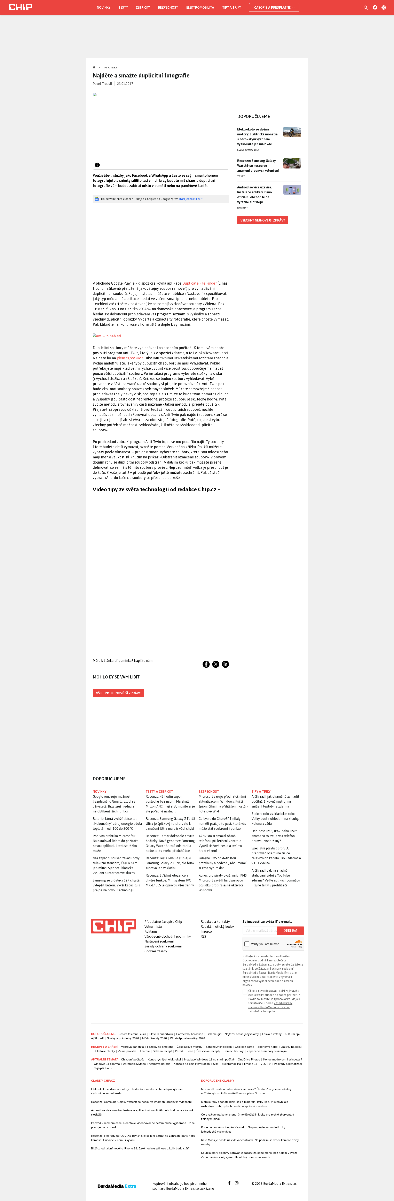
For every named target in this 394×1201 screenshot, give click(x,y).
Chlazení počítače (132, 1059)
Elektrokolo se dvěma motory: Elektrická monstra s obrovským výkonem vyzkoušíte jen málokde (257, 136)
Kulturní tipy (292, 1034)
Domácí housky (233, 1051)
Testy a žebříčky (159, 791)
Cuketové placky (104, 1051)
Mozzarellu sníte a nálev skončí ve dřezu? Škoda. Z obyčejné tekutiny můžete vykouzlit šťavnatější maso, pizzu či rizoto (246, 1091)
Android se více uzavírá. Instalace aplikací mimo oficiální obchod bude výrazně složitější (254, 194)
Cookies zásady (155, 951)
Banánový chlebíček (219, 1046)
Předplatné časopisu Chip (163, 921)
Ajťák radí (97, 1038)
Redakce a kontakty (215, 921)
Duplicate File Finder (199, 283)
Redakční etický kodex (217, 926)
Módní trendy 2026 (154, 1038)
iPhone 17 (250, 1063)
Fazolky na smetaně (160, 1046)
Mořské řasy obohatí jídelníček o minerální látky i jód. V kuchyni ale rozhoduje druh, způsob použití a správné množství (244, 1104)
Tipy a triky (231, 7)
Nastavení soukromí (159, 941)
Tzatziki (145, 1051)
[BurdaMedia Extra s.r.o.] (113, 926)
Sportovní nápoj (268, 1046)
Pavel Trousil (102, 83)
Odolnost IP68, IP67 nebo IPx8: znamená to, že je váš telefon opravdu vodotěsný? (274, 836)
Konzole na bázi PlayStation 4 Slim (196, 1063)
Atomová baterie (159, 1063)
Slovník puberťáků (161, 1034)
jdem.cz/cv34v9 (130, 358)
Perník (179, 1051)
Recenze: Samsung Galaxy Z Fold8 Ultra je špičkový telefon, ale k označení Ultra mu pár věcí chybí (170, 823)
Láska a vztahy (272, 1034)
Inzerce (206, 931)
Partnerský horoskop (189, 1034)
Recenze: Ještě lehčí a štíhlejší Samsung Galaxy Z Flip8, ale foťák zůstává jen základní (170, 863)
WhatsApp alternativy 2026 (187, 1038)
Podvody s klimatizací (288, 1063)
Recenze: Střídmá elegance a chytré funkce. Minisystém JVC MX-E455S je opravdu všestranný (170, 880)
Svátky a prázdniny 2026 (123, 1038)
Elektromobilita (200, 7)
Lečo (190, 1051)
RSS (203, 936)
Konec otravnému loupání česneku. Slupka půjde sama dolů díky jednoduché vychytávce (243, 1129)
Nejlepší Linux (103, 1068)
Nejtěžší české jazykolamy (242, 1034)
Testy (123, 7)
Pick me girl (213, 1034)
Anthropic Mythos (134, 1063)
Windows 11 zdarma (107, 1063)
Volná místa (153, 926)
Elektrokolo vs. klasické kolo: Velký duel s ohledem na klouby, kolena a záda (275, 818)
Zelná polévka (127, 1051)
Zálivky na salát (291, 1046)
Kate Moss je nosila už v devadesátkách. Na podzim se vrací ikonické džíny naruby (250, 1142)
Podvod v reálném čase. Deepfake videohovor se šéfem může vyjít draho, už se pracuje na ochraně (143, 1125)
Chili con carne (244, 1046)
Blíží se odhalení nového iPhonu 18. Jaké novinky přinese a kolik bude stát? (140, 1148)
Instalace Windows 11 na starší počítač (209, 1059)
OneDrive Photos (249, 1059)
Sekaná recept (162, 1051)
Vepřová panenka (132, 1046)
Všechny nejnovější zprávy (118, 693)
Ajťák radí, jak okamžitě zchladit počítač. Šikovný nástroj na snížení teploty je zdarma (275, 801)
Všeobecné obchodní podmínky (167, 936)
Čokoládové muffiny (189, 1046)
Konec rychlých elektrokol (164, 1059)
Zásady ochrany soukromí (163, 946)
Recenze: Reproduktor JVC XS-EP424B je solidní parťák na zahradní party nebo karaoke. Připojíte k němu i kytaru (143, 1138)
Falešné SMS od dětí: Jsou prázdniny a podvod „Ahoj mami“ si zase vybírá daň (223, 863)
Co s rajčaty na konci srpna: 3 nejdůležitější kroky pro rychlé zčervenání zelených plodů (247, 1116)
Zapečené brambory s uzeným (267, 1051)
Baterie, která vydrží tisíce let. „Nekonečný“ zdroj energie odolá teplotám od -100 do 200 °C (117, 823)
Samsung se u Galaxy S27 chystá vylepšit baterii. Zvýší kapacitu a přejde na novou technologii (116, 885)
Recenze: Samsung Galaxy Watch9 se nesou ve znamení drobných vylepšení (258, 165)
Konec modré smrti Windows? (282, 1059)
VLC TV (266, 1063)
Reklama (150, 931)
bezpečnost (209, 791)
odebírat (291, 930)
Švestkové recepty (208, 1051)
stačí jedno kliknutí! (191, 199)
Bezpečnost (168, 7)
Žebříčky (143, 7)
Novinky (103, 7)
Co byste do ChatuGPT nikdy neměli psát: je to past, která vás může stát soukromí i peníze (222, 823)
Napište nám (143, 660)
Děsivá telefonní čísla (132, 1034)
